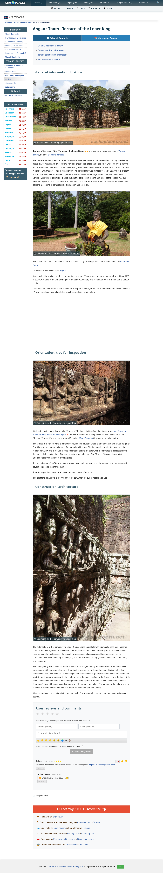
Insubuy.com (73, 833)
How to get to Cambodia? (15, 53)
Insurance (95, 8)
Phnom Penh (10, 71)
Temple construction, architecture (52, 55)
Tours (82, 8)
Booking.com (60, 828)
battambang (10, 87)
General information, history (50, 46)
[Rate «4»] (52, 714)
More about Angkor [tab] (107, 38)
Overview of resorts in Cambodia (14, 66)
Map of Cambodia (12, 57)
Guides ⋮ (38, 3)
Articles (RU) (144, 3)
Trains (109, 8)
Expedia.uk (58, 817)
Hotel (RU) (88, 3)
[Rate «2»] (43, 714)
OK (120, 867)
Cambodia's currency (14, 42)
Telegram (10, 177)
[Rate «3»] (48, 714)
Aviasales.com (83, 822)
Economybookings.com (63, 839)
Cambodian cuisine (13, 49)
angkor (8, 79)
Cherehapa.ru (87, 833)
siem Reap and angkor (14, 75)
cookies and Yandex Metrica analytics (65, 866)
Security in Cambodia (14, 45)
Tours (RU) (105, 3)
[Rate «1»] (38, 714)
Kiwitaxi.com (71, 845)
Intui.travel (84, 845)
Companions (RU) (124, 3)
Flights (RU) (72, 3)
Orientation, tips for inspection (51, 50)
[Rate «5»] (57, 714)
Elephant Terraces (55, 155)
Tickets (57, 8)
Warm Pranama (86, 438)
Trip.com (97, 822)
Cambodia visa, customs (15, 38)
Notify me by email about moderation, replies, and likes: (58, 746)
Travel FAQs (54, 3)
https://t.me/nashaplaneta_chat (102, 765)
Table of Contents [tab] (59, 38)
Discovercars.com (85, 839)
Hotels (70, 8)
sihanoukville (10, 83)
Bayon (63, 271)
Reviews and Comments (49, 59)
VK (18, 177)
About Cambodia (12, 34)
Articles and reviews (13, 95)
